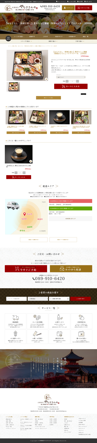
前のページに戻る (48, 98)
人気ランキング (82, 418)
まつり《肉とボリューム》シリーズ (26, 423)
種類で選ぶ (52, 41)
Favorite (46, 79)
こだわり (45, 36)
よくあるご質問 (72, 1)
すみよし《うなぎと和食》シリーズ (26, 426)
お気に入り (81, 432)
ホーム (9, 46)
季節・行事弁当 (38, 424)
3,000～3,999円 (53, 422)
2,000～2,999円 (53, 421)
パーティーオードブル (40, 426)
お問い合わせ (89, 1)
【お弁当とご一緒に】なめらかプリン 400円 (18, 166)
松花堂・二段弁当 (39, 422)
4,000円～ (52, 424)
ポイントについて (62, 1)
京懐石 (36, 421)
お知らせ (66, 430)
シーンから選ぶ (18, 36)
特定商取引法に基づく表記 (85, 434)
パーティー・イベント (11, 428)
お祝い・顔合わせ (10, 424)
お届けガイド (58, 36)
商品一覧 (85, 36)
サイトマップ (82, 428)
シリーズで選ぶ (25, 41)
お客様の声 (72, 36)
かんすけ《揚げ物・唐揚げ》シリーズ (25, 429)
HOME (65, 419)
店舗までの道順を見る (33, 239)
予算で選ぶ (78, 41)
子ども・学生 (9, 426)
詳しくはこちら (15, 132)
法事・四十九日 (9, 422)
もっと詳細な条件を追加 (59, 299)
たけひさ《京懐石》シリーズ (26, 420)
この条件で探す (80, 298)
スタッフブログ (67, 432)
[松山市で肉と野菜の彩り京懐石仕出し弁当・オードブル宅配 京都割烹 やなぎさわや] (22, 8)
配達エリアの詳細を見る (62, 239)
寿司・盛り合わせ (32, 36)
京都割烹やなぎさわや (69, 416)
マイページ (81, 430)
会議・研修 (8, 421)
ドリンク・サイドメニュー (41, 428)
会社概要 (81, 1)
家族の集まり (9, 419)
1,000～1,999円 (53, 419)
